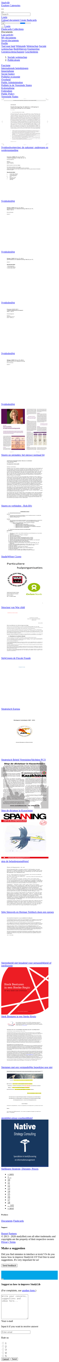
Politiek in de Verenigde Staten (16, 85)
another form (28, 1290)
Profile (4, 43)
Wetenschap (32, 46)
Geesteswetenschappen (12, 51)
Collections (18, 29)
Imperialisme (7, 71)
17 (9, 1199)
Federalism (6, 91)
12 (9, 1185)
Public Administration (12, 82)
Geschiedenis (31, 51)
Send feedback (9, 1265)
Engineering (33, 49)
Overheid (6, 79)
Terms (12, 1242)
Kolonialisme (7, 88)
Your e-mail (7, 1321)
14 (9, 1191)
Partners (13, 1233)
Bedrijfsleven (20, 49)
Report (4, 1233)
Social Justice (8, 74)
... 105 (11, 1205)
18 (9, 1202)
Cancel (6, 1359)
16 (9, 1197)
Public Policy (7, 93)
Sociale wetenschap (17, 57)
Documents (7, 1221)
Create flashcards (28, 20)
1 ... (9, 1177)
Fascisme (5, 65)
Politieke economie (10, 76)
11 (9, 1182)
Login (4, 17)
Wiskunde (21, 46)
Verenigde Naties (9, 96)
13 (9, 1188)
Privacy (5, 1242)
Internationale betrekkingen (14, 68)
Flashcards (6, 29)
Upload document (10, 20)
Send (14, 1359)
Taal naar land (8, 46)
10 (9, 1180)
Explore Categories (10, 5)
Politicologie (14, 60)
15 (9, 1194)
